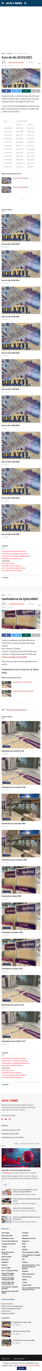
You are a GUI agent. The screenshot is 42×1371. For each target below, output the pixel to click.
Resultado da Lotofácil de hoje (12, 558)
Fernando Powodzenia (16, 604)
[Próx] (23, 198)
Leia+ (5, 1184)
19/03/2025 (31, 604)
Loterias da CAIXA (19, 1359)
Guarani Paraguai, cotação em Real (8, 1278)
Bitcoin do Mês (7, 1235)
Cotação (9, 53)
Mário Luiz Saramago (16, 62)
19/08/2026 (6, 319)
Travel (24, 1282)
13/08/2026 (6, 464)
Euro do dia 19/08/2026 (10, 316)
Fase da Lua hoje (7, 1304)
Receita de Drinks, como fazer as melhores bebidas (31, 1266)
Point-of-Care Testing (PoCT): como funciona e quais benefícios (25, 1191)
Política (25, 1262)
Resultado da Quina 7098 (11, 896)
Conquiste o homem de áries (11, 566)
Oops (24, 1247)
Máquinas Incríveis (29, 1238)
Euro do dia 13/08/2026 (10, 461)
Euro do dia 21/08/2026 (20, 178)
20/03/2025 (30, 62)
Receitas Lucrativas (8, 1313)
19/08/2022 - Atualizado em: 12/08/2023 (25, 1194)
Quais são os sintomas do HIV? (23, 1208)
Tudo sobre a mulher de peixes (12, 570)
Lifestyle (25, 1233)
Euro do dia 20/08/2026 (20, 187)
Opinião (25, 1249)
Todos (16, 1143)
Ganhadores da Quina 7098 (12, 932)
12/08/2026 (6, 500)
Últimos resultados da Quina (17, 710)
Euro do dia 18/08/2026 (10, 353)
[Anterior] (19, 198)
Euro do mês (6, 1268)
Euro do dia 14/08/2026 (10, 425)
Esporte (4, 1265)
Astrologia (5, 1233)
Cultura (4, 1247)
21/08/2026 (6, 247)
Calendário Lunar (8, 1238)
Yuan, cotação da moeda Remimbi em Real (31, 1288)
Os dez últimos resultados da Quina (14, 551)
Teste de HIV (5, 1359)
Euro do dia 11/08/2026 (10, 534)
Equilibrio (5, 1262)
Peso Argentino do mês (30, 1252)
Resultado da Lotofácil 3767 (13, 1005)
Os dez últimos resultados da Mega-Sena (16, 556)
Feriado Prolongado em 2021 (11, 1308)
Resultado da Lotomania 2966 (13, 823)
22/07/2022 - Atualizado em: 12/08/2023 (25, 1221)
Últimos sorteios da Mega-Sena (12, 1306)
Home (3, 53)
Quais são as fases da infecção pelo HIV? (16, 1170)
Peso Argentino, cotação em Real (31, 1256)
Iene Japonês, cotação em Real (10, 1287)
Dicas (4, 1249)
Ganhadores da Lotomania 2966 (14, 860)
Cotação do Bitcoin (9, 1244)
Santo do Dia (26, 1277)
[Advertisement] (21, 28)
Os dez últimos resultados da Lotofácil (15, 554)
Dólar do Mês (6, 1257)
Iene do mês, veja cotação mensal (8, 1283)
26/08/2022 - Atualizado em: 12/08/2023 (25, 1173)
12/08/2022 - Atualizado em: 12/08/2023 (25, 1203)
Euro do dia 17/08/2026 (10, 389)
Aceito (21, 1368)
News (24, 1244)
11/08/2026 (6, 537)
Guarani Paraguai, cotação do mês (8, 1274)
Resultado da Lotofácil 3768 (22, 682)
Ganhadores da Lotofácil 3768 (23, 691)
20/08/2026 (6, 283)
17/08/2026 (6, 392)
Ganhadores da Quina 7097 (12, 968)
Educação (5, 1259)
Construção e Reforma (10, 1241)
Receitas (25, 1271)
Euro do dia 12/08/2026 (10, 498)
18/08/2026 (6, 355)
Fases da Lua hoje (8, 563)
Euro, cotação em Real (20, 53)
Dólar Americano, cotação (8, 1253)
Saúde (24, 1279)
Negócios (25, 1241)
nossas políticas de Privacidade (29, 1365)
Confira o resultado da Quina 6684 (14, 657)
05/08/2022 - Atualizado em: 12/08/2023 (25, 1210)
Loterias (9, 595)
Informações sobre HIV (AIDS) (30, 1143)
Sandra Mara (8, 1173)
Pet (23, 1259)
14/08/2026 (6, 428)
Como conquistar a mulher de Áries (14, 568)
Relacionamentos (28, 1274)
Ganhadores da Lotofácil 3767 (13, 1041)
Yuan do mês (26, 1285)
